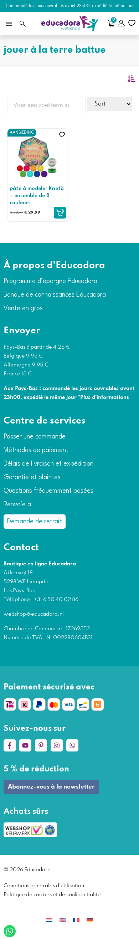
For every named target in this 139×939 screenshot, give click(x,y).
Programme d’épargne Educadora (50, 281)
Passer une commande (35, 436)
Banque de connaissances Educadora (55, 295)
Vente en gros (23, 308)
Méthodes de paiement (36, 450)
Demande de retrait (34, 521)
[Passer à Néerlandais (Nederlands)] (49, 920)
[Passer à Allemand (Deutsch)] (90, 920)
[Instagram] (57, 745)
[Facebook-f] (10, 745)
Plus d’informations (104, 397)
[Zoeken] (23, 24)
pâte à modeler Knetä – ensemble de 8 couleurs (37, 196)
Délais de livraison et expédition (48, 464)
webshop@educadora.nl (34, 614)
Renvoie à (17, 504)
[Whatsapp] (72, 745)
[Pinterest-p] (41, 745)
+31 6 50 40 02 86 (55, 599)
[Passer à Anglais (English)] (63, 920)
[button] (9, 23)
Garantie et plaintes (32, 477)
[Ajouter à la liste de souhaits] (62, 135)
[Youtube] (25, 745)
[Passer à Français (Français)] (76, 920)
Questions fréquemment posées (48, 491)
